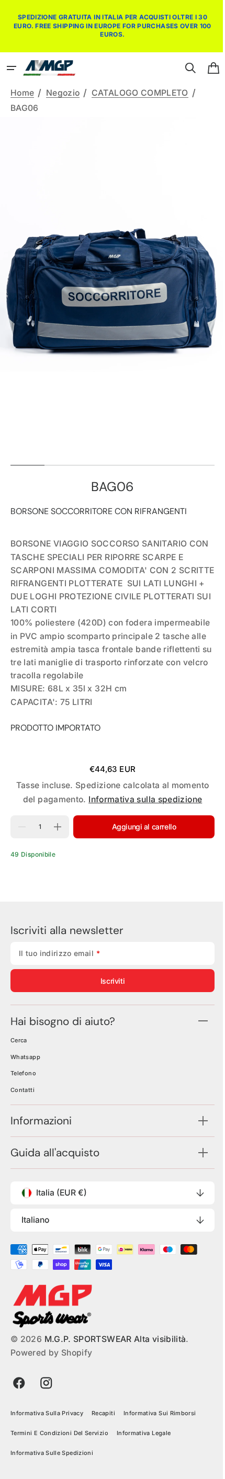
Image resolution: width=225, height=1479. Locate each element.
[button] (11, 67)
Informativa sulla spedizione (141, 812)
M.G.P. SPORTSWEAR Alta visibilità (115, 1352)
